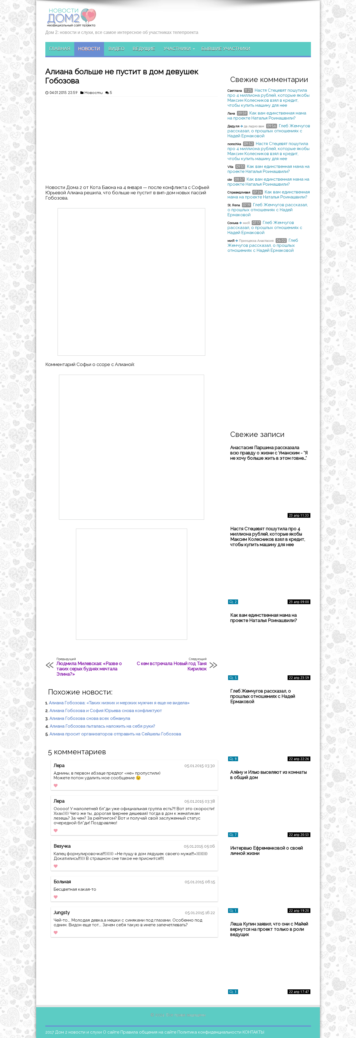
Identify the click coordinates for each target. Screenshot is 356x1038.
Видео (116, 48)
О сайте (111, 1032)
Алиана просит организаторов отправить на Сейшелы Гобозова (115, 733)
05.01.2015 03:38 (199, 801)
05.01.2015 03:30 (199, 765)
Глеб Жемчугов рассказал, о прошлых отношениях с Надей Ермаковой (269, 130)
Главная (59, 48)
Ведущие (144, 48)
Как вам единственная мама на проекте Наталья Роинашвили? (267, 116)
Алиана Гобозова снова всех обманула (90, 718)
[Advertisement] (131, 138)
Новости (89, 48)
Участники (177, 48)
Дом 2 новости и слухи (78, 1032)
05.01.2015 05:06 (199, 846)
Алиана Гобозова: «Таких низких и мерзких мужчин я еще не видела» (119, 702)
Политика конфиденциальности (209, 1032)
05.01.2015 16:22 (200, 912)
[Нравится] (56, 785)
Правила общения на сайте (148, 1032)
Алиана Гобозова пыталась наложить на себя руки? (102, 726)
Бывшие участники (225, 48)
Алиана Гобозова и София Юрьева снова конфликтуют (106, 710)
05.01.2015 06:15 (200, 881)
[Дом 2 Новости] (71, 23)
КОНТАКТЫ (253, 1032)
